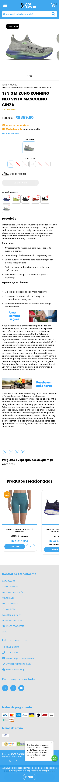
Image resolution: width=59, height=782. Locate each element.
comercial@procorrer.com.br (20, 658)
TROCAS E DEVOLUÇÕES (13, 592)
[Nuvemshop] (10, 761)
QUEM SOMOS (8, 581)
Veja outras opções (10, 192)
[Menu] (5, 5)
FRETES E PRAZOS (10, 586)
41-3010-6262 (12, 652)
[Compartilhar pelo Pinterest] (23, 453)
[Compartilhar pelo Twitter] (17, 453)
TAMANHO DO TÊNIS (11, 614)
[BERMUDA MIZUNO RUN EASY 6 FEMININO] (30, 546)
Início (4, 84)
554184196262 (12, 647)
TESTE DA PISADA (10, 603)
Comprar (14, 546)
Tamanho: (29, 158)
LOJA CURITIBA (9, 609)
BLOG (4, 631)
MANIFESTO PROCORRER (13, 626)
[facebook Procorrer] (13, 688)
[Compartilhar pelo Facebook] (11, 453)
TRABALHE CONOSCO (12, 620)
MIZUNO (13, 84)
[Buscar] (53, 14)
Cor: (29, 139)
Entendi (29, 777)
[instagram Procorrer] (5, 688)
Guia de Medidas (17, 173)
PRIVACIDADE (8, 598)
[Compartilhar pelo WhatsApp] (5, 452)
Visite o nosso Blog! (15, 669)
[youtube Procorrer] (21, 688)
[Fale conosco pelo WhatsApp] (54, 758)
